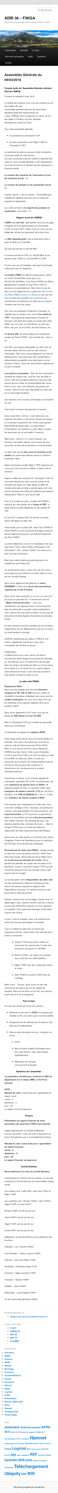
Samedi (8, 1408)
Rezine (48, 1455)
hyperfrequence (10, 1443)
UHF (24, 1474)
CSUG (12, 1432)
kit (38, 1443)
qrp (13, 1454)
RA (16, 294)
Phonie (7, 1455)
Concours (9, 1372)
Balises (7, 1365)
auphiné (36, 294)
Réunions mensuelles (14, 56)
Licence (47, 1443)
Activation (9, 1352)
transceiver (8, 1467)
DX (20, 1432)
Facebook (41, 56)
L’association (10, 50)
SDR (21, 1460)
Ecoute (7, 1378)
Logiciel (8, 1391)
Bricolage (9, 1368)
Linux (7, 1448)
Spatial (35, 1460)
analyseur (12, 1427)
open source (36, 1449)
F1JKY (13, 1328)
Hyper (7, 1388)
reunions (41, 1455)
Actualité (24, 50)
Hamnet (8, 1385)
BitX (7, 1432)
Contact (8, 62)
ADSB (7, 1355)
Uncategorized (11, 1411)
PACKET (45, 1449)
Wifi (31, 1473)
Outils (30, 56)
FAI (43, 1432)
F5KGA (38, 1432)
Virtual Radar (10, 1414)
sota (28, 1460)
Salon (7, 1404)
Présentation (10, 1398)
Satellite (10, 1460)
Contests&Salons (12, 1375)
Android (25, 1427)
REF (33, 1454)
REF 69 (13, 1334)
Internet (21, 1443)
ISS (35, 1443)
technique (43, 1460)
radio (19, 1455)
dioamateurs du (24, 294)
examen (32, 1432)
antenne (36, 1427)
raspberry (25, 1455)
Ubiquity (12, 1473)
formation (25, 1439)
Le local (35, 50)
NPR (28, 1449)
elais (12, 294)
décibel (25, 1432)
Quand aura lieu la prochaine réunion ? (29, 1316)
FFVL (18, 1439)
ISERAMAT (29, 1443)
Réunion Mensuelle (13, 1401)
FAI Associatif (10, 1439)
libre (42, 1443)
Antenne (8, 1359)
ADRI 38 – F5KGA (19, 17)
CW (17, 1432)
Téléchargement (31, 1466)
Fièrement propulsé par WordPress (29, 1487)
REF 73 (13, 1337)
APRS (7, 1362)
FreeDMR (14, 1341)
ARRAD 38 (15, 1331)
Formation (9, 1382)
